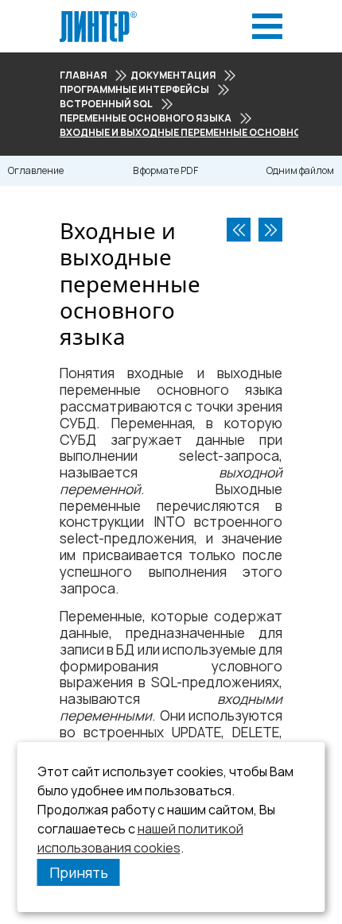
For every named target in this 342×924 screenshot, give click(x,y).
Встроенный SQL (106, 103)
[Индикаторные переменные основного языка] (270, 230)
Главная (83, 75)
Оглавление (36, 170)
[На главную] (98, 15)
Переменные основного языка (145, 118)
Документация (173, 75)
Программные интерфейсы (134, 89)
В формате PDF (165, 170)
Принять (78, 872)
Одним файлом (300, 170)
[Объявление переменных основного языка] (239, 230)
